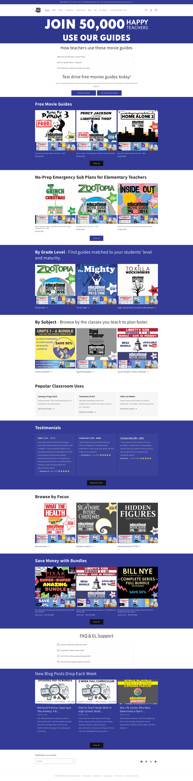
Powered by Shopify (75, 776)
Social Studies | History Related (132, 371)
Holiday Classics (83, 546)
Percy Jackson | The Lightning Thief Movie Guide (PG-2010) (95, 153)
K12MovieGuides (64, 776)
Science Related (42, 371)
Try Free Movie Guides (109, 93)
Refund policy (97, 776)
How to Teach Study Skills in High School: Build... (95, 709)
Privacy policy (87, 776)
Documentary (41, 546)
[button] (146, 10)
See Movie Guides (45, 409)
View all (96, 163)
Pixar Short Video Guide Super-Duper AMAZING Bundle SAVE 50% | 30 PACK (54, 611)
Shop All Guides (84, 93)
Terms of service (119, 776)
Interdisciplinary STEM (128, 546)
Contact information (132, 776)
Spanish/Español (83, 371)
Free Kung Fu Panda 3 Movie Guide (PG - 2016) (50, 153)
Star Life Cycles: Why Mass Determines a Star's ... (135, 709)
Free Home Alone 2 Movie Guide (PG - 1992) (132, 153)
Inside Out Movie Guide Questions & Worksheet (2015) (135, 226)
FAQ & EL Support (96, 635)
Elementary (40, 307)
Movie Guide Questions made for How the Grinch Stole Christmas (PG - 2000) (53, 227)
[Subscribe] (72, 761)
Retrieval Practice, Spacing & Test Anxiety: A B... (54, 709)
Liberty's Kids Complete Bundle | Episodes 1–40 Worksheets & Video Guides (96, 611)
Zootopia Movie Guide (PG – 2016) (87, 226)
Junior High (81, 307)
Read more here (96, 483)
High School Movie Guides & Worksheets (136, 307)
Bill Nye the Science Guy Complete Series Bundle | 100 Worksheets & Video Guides (135, 611)
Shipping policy (107, 776)
